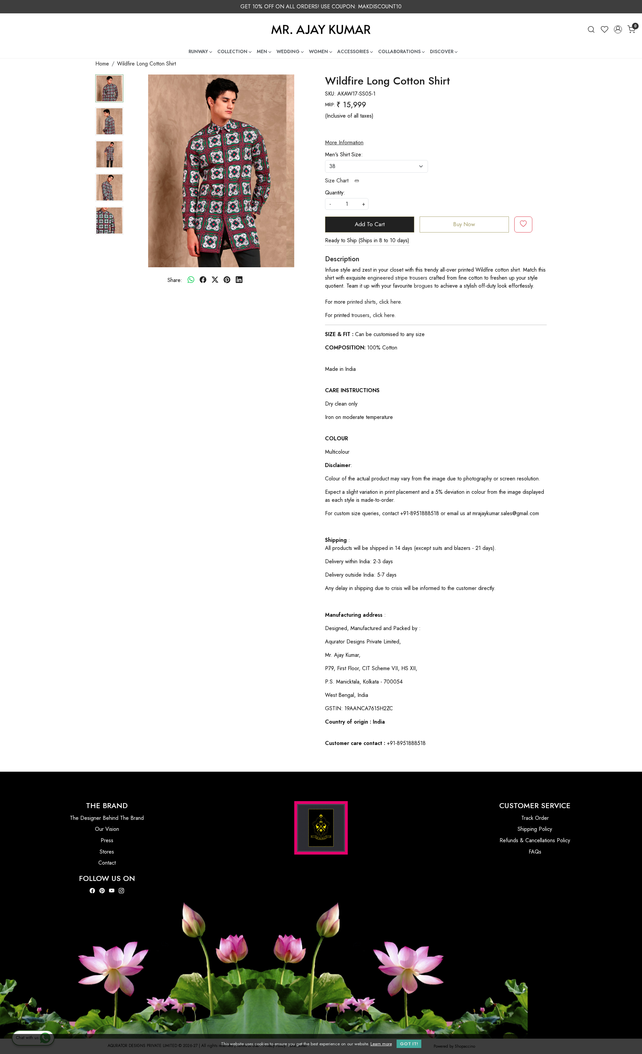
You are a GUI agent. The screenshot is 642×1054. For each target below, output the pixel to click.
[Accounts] (618, 29)
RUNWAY (198, 51)
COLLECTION (232, 51)
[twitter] (215, 280)
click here (390, 302)
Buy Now (464, 224)
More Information (344, 142)
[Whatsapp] (191, 280)
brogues (423, 286)
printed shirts (361, 302)
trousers (360, 315)
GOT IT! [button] (409, 1044)
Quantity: (335, 192)
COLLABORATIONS (399, 51)
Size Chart (337, 180)
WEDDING (288, 51)
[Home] (321, 29)
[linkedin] (239, 280)
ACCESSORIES (353, 51)
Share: (175, 280)
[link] (591, 29)
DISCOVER (441, 51)
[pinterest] (227, 280)
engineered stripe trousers (397, 278)
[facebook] (203, 280)
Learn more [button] (381, 1044)
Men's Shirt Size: (344, 154)
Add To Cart (370, 224)
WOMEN (318, 51)
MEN (262, 51)
